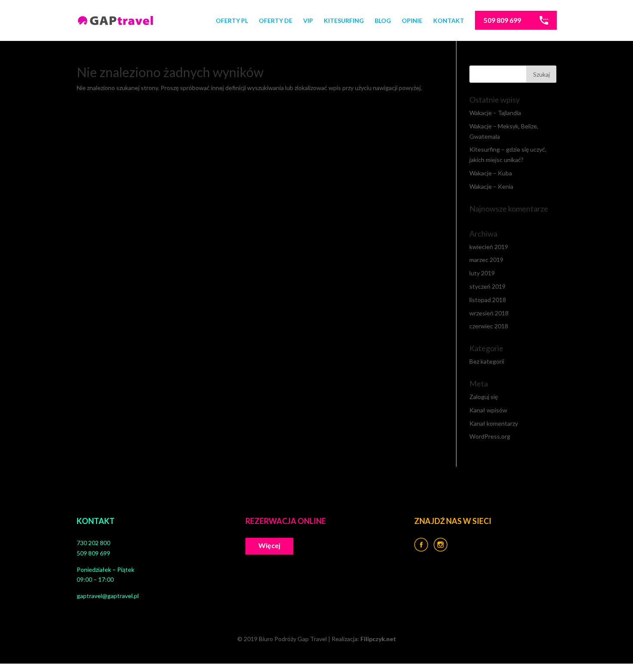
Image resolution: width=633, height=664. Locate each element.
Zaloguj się (483, 396)
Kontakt (448, 21)
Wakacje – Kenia (491, 186)
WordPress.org (489, 436)
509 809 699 (502, 20)
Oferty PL (232, 21)
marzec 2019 (486, 259)
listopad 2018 (487, 299)
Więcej (269, 545)
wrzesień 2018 (489, 313)
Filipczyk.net (378, 638)
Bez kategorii (486, 361)
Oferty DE (275, 21)
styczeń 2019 (487, 286)
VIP (308, 21)
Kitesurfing (344, 21)
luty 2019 (482, 273)
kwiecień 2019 (488, 246)
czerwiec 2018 (488, 326)
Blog (383, 21)
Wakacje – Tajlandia (495, 112)
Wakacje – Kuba (490, 173)
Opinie (412, 21)
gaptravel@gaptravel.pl (108, 595)
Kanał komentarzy (493, 423)
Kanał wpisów (488, 410)
